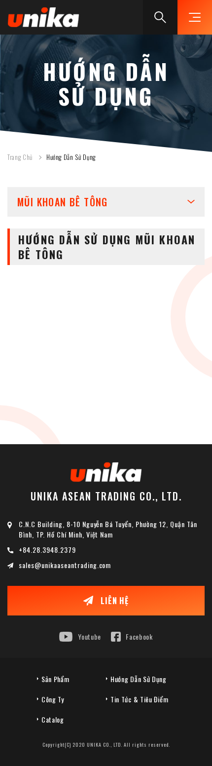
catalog (52, 719)
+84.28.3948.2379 (47, 549)
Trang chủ (20, 157)
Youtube (89, 636)
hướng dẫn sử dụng (138, 679)
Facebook (139, 636)
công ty (52, 699)
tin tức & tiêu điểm (139, 699)
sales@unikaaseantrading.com (65, 565)
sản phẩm (55, 679)
